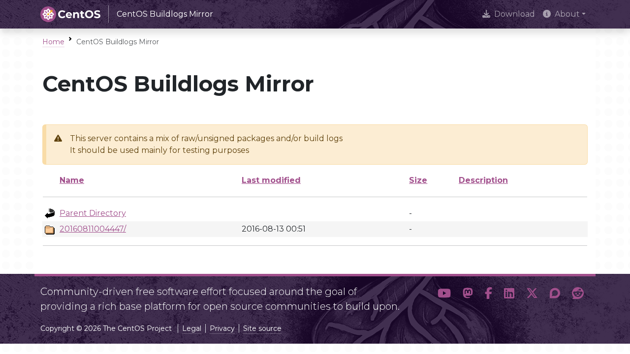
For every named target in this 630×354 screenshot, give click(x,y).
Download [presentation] (514, 14)
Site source (262, 328)
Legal (191, 328)
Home (53, 41)
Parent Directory (93, 213)
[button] (444, 295)
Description (483, 180)
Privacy (222, 328)
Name (72, 180)
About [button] (567, 14)
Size (418, 180)
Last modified (271, 180)
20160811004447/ (93, 229)
